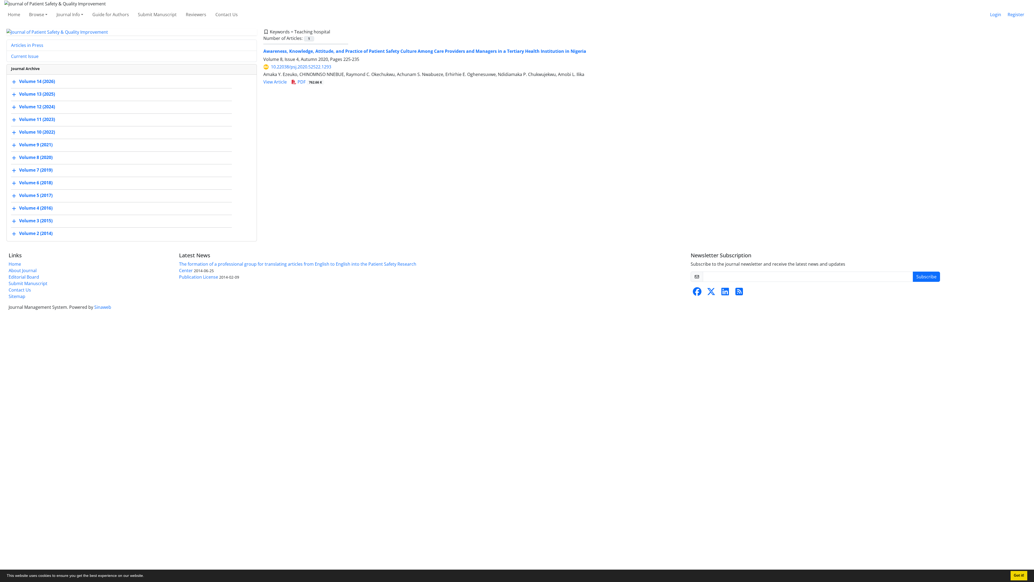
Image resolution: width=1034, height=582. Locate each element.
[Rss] (739, 293)
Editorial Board (24, 277)
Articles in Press (27, 45)
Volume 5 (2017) (36, 196)
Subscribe (926, 277)
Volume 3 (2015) (36, 221)
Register (1016, 15)
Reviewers (196, 15)
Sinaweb (102, 307)
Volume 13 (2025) (37, 94)
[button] (146, 576)
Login (995, 15)
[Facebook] (697, 293)
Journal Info (68, 15)
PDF (309, 82)
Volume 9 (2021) (36, 145)
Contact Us (226, 15)
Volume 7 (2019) (36, 170)
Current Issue (25, 56)
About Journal (23, 270)
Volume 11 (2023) (37, 120)
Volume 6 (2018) (36, 183)
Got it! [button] (1019, 575)
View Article (275, 82)
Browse (36, 15)
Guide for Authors (110, 15)
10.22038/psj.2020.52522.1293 (301, 67)
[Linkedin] (725, 293)
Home (14, 15)
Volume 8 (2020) (36, 158)
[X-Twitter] (711, 293)
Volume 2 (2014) (36, 234)
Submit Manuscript (157, 15)
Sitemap (17, 296)
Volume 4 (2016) (36, 208)
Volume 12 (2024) (37, 107)
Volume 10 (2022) (37, 132)
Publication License (198, 277)
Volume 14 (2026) (37, 82)
